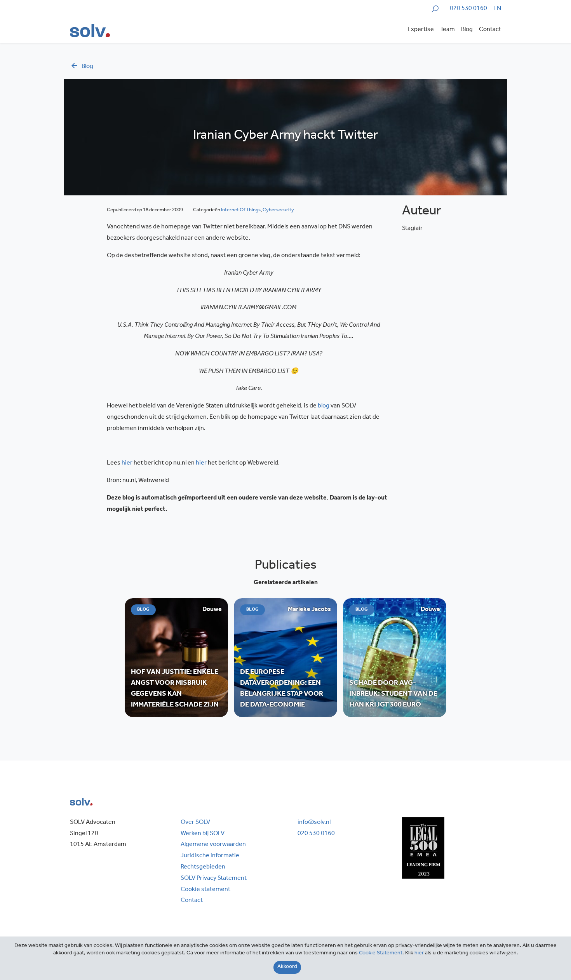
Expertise (420, 30)
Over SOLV (195, 823)
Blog (467, 30)
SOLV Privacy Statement (214, 879)
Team (447, 30)
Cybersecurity (278, 210)
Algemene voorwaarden (213, 845)
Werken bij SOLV (203, 834)
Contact (490, 30)
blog (87, 67)
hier (419, 953)
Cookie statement (205, 890)
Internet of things (241, 210)
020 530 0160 (468, 9)
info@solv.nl (314, 823)
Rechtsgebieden (203, 867)
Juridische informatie (210, 856)
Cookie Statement (380, 953)
